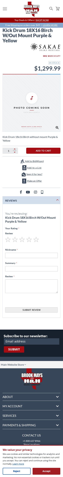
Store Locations (32, 444)
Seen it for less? (34, 174)
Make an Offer (34, 180)
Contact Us (31, 435)
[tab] (31, 200)
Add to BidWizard (34, 161)
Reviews (11, 200)
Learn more (18, 463)
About (8, 397)
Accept (46, 471)
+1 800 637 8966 (31, 440)
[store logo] (31, 9)
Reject (16, 471)
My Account (13, 406)
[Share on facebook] (21, 192)
